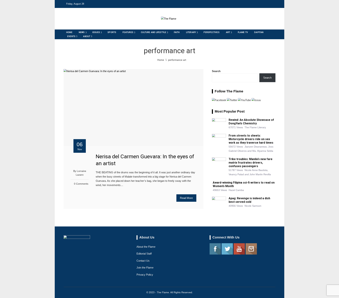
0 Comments (81, 183)
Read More (186, 197)
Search (216, 71)
